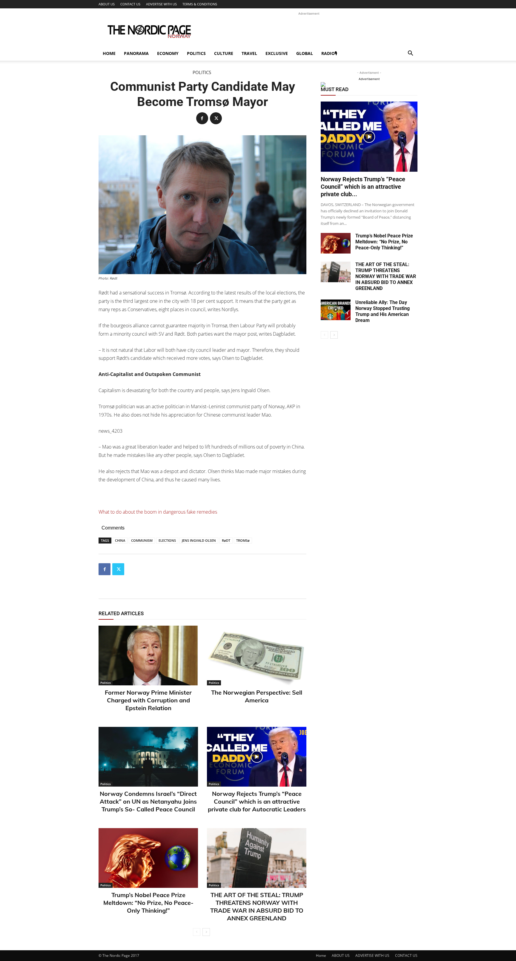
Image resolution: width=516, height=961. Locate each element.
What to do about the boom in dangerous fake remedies (158, 512)
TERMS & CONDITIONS (199, 4)
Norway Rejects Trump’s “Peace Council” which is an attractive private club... (363, 187)
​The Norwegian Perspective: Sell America (256, 696)
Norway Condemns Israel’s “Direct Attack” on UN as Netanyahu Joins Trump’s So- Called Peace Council (148, 801)
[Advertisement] (308, 30)
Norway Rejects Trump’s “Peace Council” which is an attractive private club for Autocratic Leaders (257, 801)
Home (109, 53)
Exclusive (276, 53)
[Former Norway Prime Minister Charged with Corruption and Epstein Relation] (148, 655)
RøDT (226, 540)
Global (304, 53)
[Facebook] (202, 118)
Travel (249, 53)
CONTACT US (130, 4)
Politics (196, 53)
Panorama (136, 53)
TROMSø (243, 540)
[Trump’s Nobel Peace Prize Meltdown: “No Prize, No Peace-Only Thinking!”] (148, 858)
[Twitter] (216, 118)
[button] (410, 54)
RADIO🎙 (329, 53)
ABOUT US (107, 4)
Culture (223, 53)
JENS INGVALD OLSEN (199, 540)
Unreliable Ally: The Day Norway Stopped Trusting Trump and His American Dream (382, 311)
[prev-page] (196, 932)
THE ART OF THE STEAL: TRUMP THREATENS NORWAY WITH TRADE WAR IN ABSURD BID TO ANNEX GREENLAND (256, 906)
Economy (168, 53)
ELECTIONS (167, 540)
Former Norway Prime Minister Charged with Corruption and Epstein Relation (148, 700)
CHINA (120, 540)
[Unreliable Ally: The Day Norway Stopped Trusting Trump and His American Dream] (336, 310)
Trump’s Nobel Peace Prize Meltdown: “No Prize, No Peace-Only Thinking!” (148, 902)
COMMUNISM (142, 540)
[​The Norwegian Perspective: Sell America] (256, 655)
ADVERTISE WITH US (161, 4)
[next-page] (206, 932)
